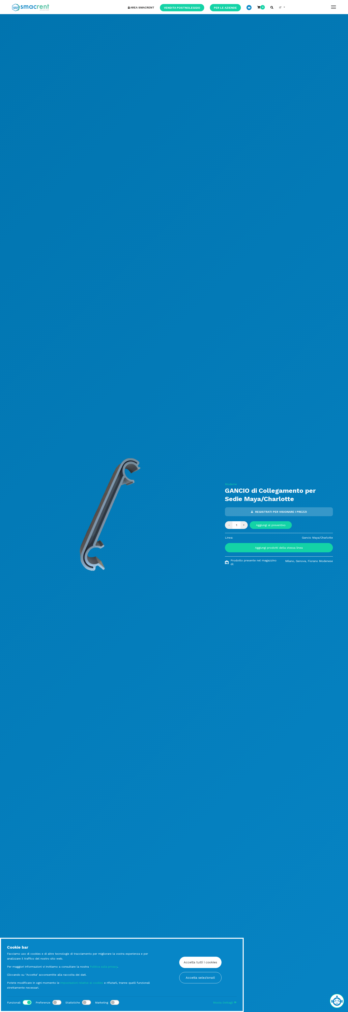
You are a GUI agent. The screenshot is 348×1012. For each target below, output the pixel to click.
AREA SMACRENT (142, 7)
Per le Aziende (225, 7)
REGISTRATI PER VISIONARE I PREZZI (281, 511)
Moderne (231, 484)
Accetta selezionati (200, 978)
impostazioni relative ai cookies (81, 982)
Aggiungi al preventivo (271, 525)
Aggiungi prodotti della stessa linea (279, 547)
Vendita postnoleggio (182, 7)
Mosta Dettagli (223, 1002)
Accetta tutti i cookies (200, 962)
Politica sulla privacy (103, 966)
